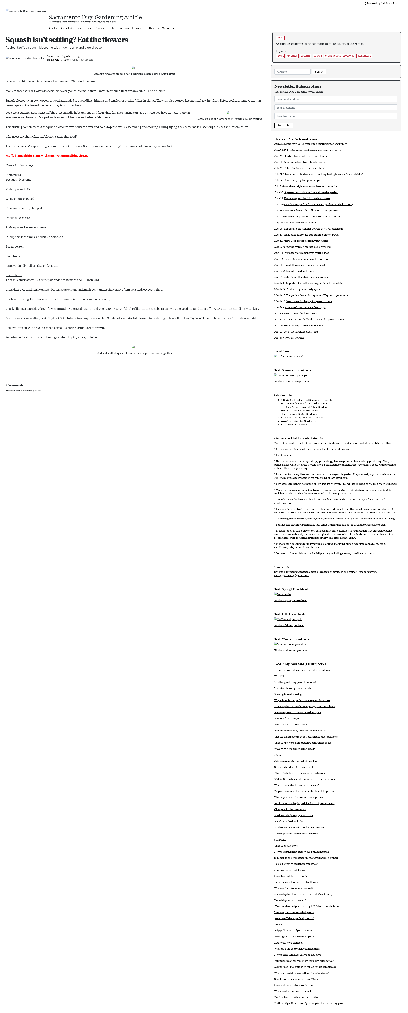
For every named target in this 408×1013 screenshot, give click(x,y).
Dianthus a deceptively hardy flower (304, 162)
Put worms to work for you (291, 869)
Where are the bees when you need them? (297, 948)
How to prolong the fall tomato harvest (296, 833)
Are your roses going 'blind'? (300, 222)
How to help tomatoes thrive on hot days (297, 954)
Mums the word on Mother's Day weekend (307, 246)
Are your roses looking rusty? (300, 313)
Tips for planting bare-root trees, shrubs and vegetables (306, 736)
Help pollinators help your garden (293, 930)
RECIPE (280, 37)
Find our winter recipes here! (290, 650)
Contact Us (168, 28)
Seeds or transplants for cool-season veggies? (299, 827)
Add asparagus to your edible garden (295, 760)
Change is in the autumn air (290, 809)
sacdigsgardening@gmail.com (291, 575)
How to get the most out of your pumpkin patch (301, 851)
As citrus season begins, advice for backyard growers (304, 803)
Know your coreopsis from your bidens (306, 240)
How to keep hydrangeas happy (302, 180)
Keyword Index (84, 28)
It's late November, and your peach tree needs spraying (305, 779)
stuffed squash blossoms (339, 56)
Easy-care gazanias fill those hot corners (307, 198)
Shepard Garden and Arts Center (299, 410)
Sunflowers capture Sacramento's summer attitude (312, 216)
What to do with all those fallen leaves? (296, 785)
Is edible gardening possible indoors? (295, 682)
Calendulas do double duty (298, 271)
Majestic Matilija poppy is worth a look (307, 252)
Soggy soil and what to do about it (293, 766)
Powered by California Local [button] (382, 3)
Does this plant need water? (290, 900)
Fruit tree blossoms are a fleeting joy (305, 307)
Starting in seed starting (288, 694)
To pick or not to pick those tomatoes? (296, 863)
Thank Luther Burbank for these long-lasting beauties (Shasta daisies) (323, 174)
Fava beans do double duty (289, 821)
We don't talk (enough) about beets (293, 815)
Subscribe (283, 125)
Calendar (100, 28)
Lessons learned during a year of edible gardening (302, 670)
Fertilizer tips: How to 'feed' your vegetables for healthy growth (310, 1003)
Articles (53, 28)
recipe (280, 56)
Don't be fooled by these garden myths (296, 997)
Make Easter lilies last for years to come (305, 277)
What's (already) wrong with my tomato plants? (301, 972)
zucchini (305, 56)
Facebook (124, 28)
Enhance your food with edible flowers (296, 882)
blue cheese (364, 56)
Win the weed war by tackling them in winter (300, 730)
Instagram (137, 28)
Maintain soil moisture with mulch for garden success (305, 966)
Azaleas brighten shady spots (303, 289)
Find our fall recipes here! (289, 625)
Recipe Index (67, 28)
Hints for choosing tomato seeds (292, 688)
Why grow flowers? (293, 337)
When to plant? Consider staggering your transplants (304, 706)
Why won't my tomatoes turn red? (293, 888)
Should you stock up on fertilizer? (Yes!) (296, 978)
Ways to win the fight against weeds (294, 748)
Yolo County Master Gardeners (298, 421)
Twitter (112, 28)
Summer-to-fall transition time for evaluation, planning (306, 857)
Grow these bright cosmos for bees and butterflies (310, 186)
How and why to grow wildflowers (303, 325)
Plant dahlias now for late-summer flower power (311, 234)
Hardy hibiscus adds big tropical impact (307, 155)
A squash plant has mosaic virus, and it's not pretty (303, 894)
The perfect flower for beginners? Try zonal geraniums (317, 295)
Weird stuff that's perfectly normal (294, 918)
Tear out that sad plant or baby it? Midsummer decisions (307, 906)
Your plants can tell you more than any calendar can (304, 960)
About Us (154, 28)
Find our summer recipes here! (292, 381)
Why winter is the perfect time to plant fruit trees (302, 700)
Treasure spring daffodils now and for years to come (314, 319)
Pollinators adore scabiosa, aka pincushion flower (312, 149)
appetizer (292, 56)
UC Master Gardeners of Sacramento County (306, 400)
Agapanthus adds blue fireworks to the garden (311, 192)
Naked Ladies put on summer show (304, 168)
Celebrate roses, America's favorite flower (308, 258)
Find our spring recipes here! (290, 600)
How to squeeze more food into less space (297, 712)
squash (318, 56)
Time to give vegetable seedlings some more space (302, 742)
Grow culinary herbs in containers (293, 985)
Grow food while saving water (291, 876)
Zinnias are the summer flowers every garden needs (313, 228)
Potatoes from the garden (288, 718)
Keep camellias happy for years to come (309, 301)
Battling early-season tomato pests (294, 936)
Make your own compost (288, 942)
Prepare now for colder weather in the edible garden (304, 791)
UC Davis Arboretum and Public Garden (304, 407)
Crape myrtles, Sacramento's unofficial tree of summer (315, 143)
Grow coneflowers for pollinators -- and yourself (310, 210)
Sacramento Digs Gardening (63, 56)
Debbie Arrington (61, 59)
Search (319, 71)
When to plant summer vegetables (293, 991)
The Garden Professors (294, 424)
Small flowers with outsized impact (305, 265)
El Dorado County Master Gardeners (301, 417)
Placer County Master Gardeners (299, 414)
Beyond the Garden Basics (312, 403)
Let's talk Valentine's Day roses (301, 331)
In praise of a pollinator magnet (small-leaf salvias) (315, 283)
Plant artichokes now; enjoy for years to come (300, 773)
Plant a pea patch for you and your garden (298, 797)
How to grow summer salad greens (294, 912)
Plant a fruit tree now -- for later (292, 724)
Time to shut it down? (286, 845)
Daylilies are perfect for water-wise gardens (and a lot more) (318, 204)
